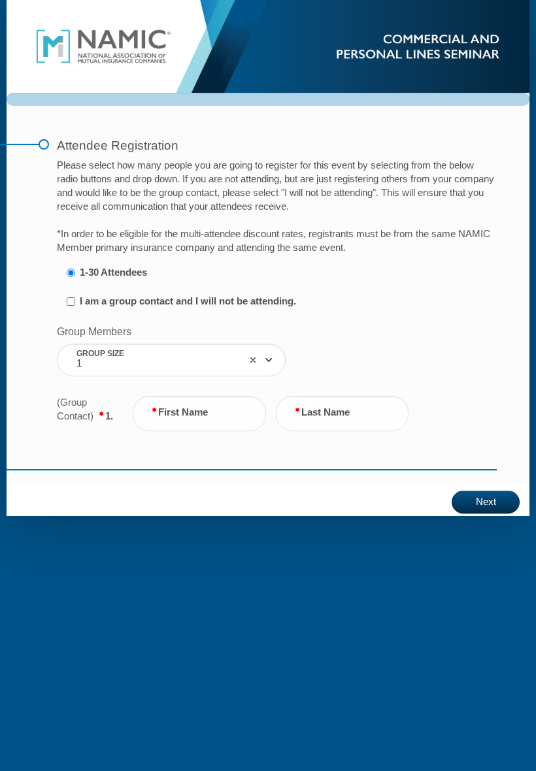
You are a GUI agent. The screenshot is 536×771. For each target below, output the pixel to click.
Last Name (325, 412)
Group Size (100, 353)
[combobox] (171, 360)
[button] (253, 360)
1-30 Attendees (113, 272)
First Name (183, 412)
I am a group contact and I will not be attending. (188, 301)
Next (486, 502)
